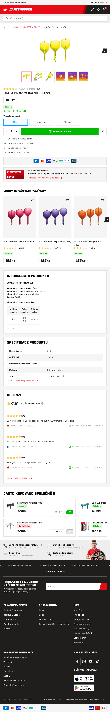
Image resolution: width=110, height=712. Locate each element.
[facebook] (77, 661)
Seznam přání (80, 638)
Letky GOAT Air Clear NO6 (29, 523)
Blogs (41, 615)
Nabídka (7, 629)
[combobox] (57, 18)
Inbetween (42, 122)
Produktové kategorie (13, 685)
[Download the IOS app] (84, 678)
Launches (8, 671)
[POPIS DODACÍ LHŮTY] (25, 111)
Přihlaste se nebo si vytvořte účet (43, 178)
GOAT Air (37, 27)
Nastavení (78, 642)
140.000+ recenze (99, 2)
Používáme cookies (98, 699)
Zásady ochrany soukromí (75, 699)
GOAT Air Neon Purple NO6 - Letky (55, 241)
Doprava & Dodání (11, 615)
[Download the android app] (84, 687)
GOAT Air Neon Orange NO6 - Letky (87, 243)
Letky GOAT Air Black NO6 (29, 503)
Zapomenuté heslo (82, 624)
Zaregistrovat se (81, 619)
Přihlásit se (79, 615)
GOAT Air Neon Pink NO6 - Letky (18, 241)
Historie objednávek (83, 633)
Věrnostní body (46, 619)
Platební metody (11, 624)
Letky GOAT (26, 27)
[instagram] (83, 661)
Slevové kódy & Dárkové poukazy (54, 624)
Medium (68, 122)
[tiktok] (97, 661)
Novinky (7, 667)
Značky (6, 676)
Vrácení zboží (9, 619)
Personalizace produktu (14, 680)
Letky (16, 27)
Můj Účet (78, 610)
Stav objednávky (81, 629)
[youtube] (90, 661)
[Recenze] (42, 403)
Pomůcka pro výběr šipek (15, 657)
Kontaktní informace (12, 610)
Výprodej (7, 662)
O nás (41, 610)
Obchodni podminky (52, 699)
